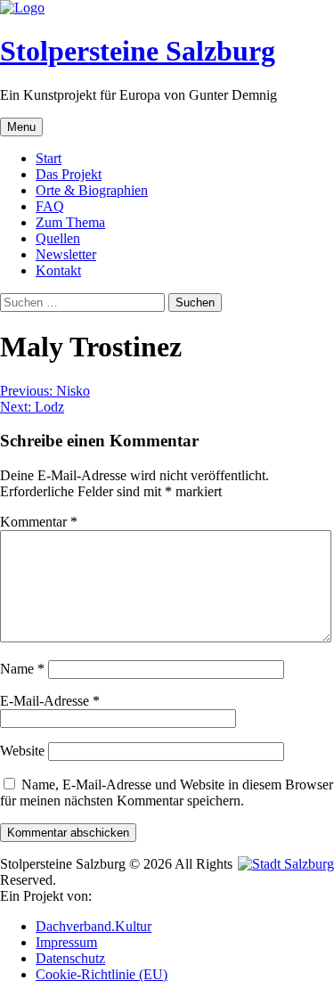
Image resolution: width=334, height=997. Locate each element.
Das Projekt (69, 174)
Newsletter (66, 254)
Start (48, 158)
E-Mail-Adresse (50, 700)
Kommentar (38, 521)
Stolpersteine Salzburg (137, 51)
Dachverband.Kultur (93, 926)
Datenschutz (70, 958)
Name (22, 668)
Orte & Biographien (92, 190)
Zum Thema (70, 222)
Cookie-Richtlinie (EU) (101, 974)
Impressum (66, 942)
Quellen (58, 238)
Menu (21, 127)
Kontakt (58, 270)
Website (22, 750)
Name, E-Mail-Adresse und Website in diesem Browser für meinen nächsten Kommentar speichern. (166, 792)
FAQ (50, 206)
